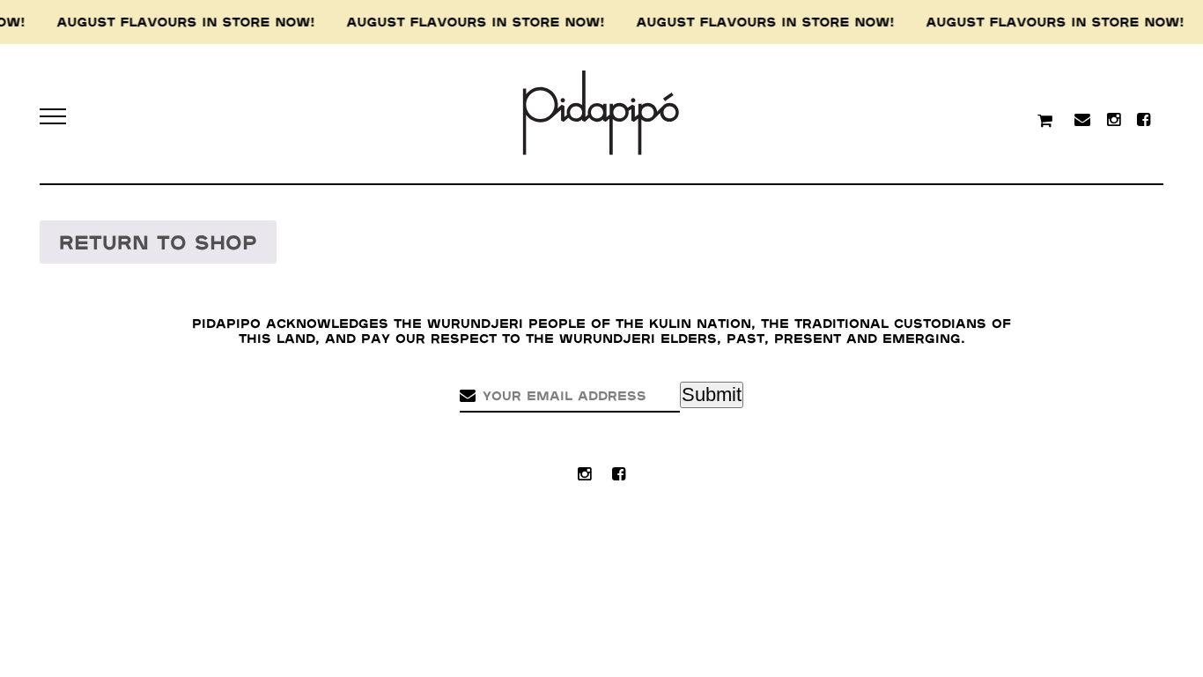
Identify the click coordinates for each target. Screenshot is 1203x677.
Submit (712, 394)
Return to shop (158, 242)
